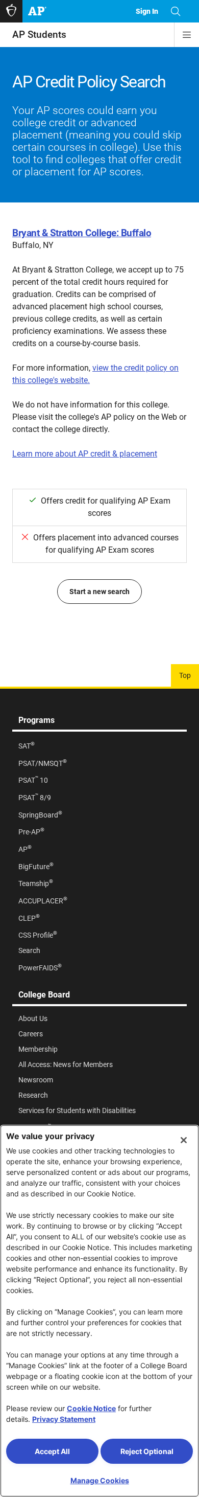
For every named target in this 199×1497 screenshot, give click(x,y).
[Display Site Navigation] (187, 35)
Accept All (52, 1451)
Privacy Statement (63, 1419)
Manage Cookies (99, 1480)
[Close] (183, 1140)
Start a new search (99, 591)
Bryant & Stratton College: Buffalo (81, 233)
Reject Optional (146, 1451)
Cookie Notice (91, 1408)
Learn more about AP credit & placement (84, 454)
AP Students (39, 34)
